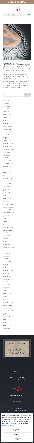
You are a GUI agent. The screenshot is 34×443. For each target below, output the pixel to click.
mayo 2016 (6, 319)
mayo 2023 (6, 155)
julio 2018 (6, 250)
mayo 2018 (6, 256)
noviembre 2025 (8, 126)
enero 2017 (6, 299)
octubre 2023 (7, 146)
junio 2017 (6, 285)
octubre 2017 (7, 276)
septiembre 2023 (8, 149)
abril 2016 (6, 322)
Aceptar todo (17, 430)
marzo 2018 (7, 262)
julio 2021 (6, 190)
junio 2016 (6, 316)
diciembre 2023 (8, 143)
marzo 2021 (7, 198)
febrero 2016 (7, 328)
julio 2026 (6, 103)
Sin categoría (21, 70)
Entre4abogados (11, 68)
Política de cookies (8, 425)
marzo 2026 (7, 115)
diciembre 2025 (8, 123)
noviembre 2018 (8, 244)
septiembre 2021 (8, 187)
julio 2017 (6, 282)
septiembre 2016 (8, 311)
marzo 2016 (7, 325)
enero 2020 (6, 224)
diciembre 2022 (8, 164)
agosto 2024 (7, 135)
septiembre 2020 (8, 213)
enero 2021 (6, 201)
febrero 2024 (7, 140)
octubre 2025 (7, 129)
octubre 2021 (7, 184)
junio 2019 (6, 236)
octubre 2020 (7, 210)
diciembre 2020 (8, 204)
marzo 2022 (7, 172)
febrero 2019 (7, 239)
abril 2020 (6, 218)
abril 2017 (6, 291)
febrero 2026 (7, 117)
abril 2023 (6, 158)
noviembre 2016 (8, 305)
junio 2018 (6, 253)
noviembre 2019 (8, 230)
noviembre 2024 (8, 132)
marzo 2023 (7, 161)
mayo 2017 (6, 288)
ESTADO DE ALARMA (10, 70)
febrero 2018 (7, 265)
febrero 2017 (7, 296)
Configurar (17, 439)
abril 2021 (6, 195)
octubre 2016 (7, 308)
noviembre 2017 (8, 273)
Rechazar (17, 434)
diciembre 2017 (8, 270)
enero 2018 (6, 267)
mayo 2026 (6, 109)
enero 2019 (6, 241)
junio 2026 (6, 106)
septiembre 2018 (8, 247)
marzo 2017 (7, 293)
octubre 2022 (7, 166)
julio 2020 (6, 215)
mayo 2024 (6, 138)
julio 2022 (6, 169)
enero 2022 (6, 175)
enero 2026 (6, 120)
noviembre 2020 (8, 207)
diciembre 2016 (8, 302)
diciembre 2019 (8, 227)
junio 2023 (6, 152)
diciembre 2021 (8, 178)
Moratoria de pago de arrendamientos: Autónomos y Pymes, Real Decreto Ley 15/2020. (16, 64)
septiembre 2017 (8, 279)
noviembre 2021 (8, 181)
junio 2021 (6, 192)
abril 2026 (6, 112)
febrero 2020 (7, 221)
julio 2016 (6, 314)
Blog (28, 68)
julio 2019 (6, 233)
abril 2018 (6, 259)
